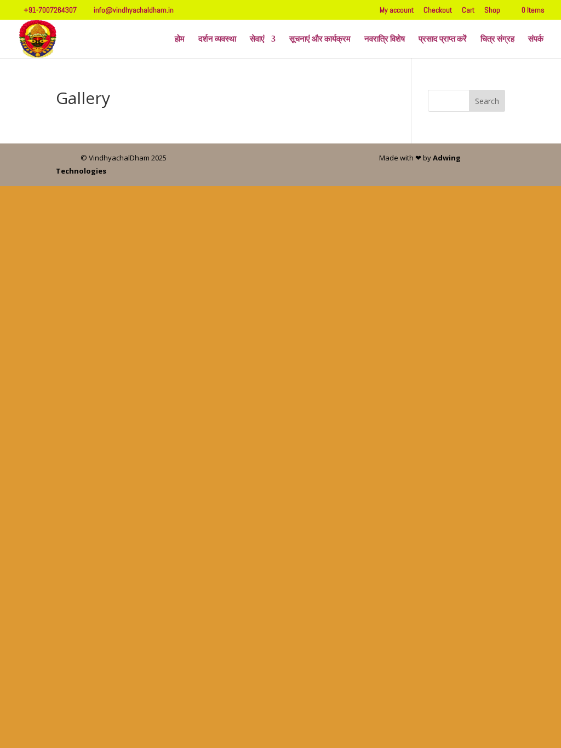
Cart (468, 10)
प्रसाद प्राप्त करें (443, 39)
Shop (492, 10)
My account (397, 10)
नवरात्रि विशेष (384, 39)
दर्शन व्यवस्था (217, 39)
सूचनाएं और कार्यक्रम (320, 39)
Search (487, 101)
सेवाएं (257, 39)
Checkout (437, 10)
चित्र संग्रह (497, 39)
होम (180, 39)
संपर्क (535, 39)
